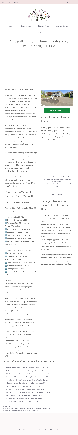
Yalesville (7, 406)
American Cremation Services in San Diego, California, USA (22, 410)
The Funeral (26, 26)
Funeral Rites (43, 26)
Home (3, 2)
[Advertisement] (21, 71)
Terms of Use (49, 430)
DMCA (57, 430)
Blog (9, 2)
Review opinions (57, 194)
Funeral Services (62, 26)
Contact (15, 2)
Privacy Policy (39, 430)
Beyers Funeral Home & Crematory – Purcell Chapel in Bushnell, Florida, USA (27, 408)
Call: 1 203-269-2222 (57, 110)
